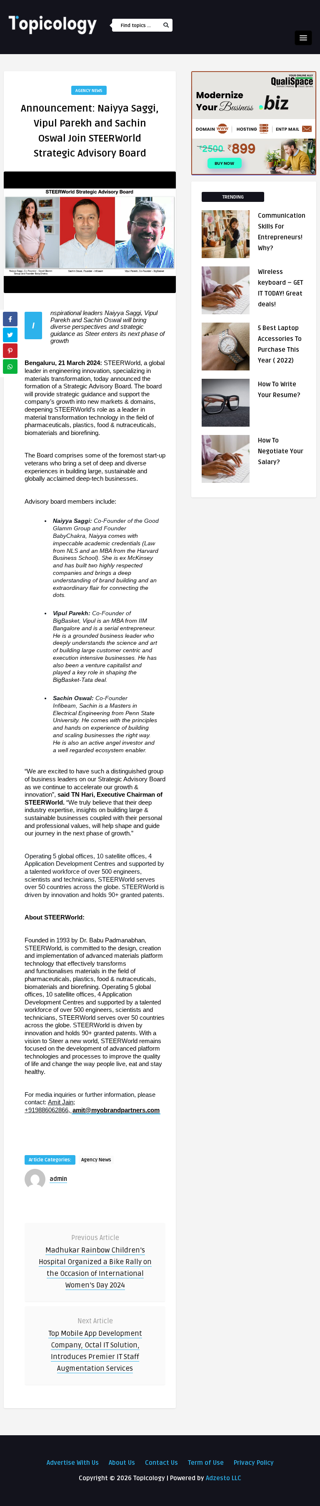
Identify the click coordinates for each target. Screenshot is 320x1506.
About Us (122, 1462)
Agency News (88, 90)
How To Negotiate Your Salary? (280, 451)
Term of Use (206, 1462)
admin (58, 1179)
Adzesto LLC (223, 1478)
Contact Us (161, 1462)
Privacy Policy (254, 1462)
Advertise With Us (73, 1462)
